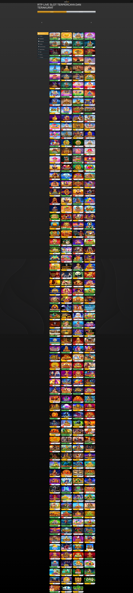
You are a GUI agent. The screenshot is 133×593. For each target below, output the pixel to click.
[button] (41, 22)
